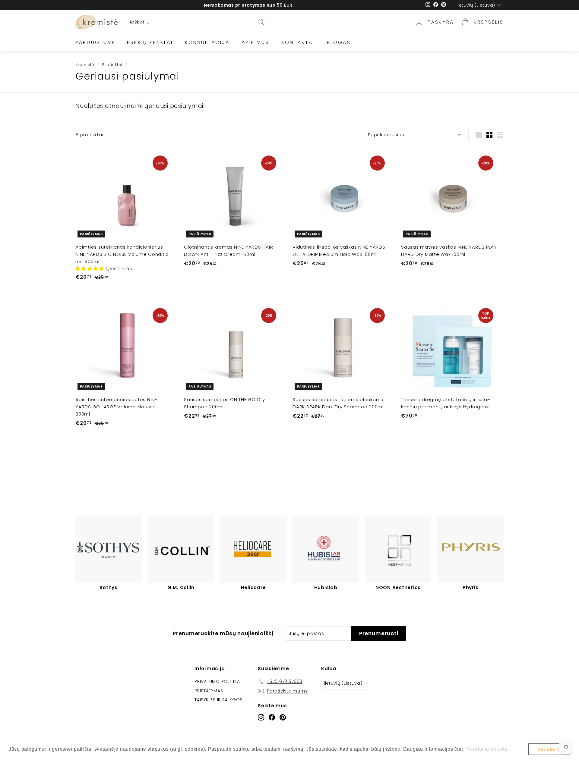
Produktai (112, 64)
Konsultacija (207, 42)
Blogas (339, 42)
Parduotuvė (95, 42)
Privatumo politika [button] (486, 749)
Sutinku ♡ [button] (549, 749)
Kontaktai (298, 42)
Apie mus (255, 42)
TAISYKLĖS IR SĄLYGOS (218, 700)
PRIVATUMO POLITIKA (217, 681)
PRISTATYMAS (209, 691)
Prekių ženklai (150, 42)
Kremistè (84, 64)
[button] (90, 268)
